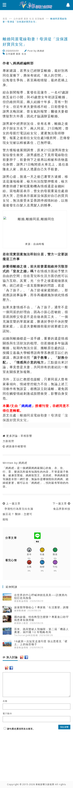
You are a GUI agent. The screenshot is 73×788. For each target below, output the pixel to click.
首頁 (5, 18)
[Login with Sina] (22, 657)
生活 (31, 18)
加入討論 (11, 657)
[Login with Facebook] (26, 657)
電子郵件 (7, 713)
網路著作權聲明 (16, 446)
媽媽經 (40, 50)
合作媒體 (18, 18)
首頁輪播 (39, 18)
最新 (26, 18)
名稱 (5, 701)
